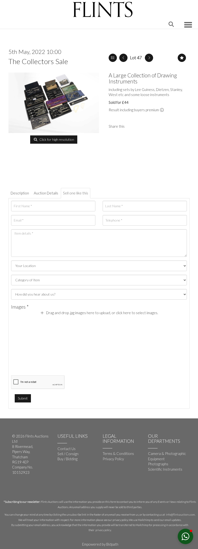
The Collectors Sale (38, 61)
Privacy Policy (113, 459)
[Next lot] (149, 58)
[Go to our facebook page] (16, 488)
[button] (185, 536)
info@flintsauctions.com (180, 514)
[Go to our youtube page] (26, 488)
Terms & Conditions (118, 453)
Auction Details (46, 193)
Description (20, 193)
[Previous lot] (123, 58)
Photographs (158, 464)
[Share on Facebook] (132, 126)
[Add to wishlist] (182, 58)
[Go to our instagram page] (142, 126)
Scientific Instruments (165, 469)
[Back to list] (113, 58)
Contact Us (66, 448)
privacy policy (103, 530)
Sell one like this (75, 193)
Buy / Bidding (67, 459)
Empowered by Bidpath (100, 544)
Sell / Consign (67, 454)
